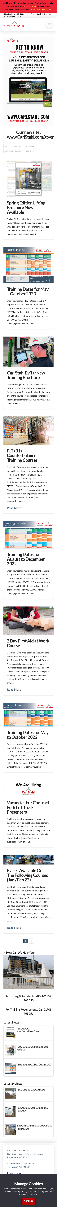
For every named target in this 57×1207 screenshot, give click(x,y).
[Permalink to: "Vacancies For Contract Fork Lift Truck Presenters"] (28, 788)
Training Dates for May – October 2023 (28, 291)
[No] (53, 1190)
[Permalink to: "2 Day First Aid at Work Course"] (28, 620)
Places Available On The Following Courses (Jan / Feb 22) (27, 875)
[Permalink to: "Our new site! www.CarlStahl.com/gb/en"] (28, 81)
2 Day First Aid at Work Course (28, 643)
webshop (28, 151)
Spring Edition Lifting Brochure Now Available (26, 207)
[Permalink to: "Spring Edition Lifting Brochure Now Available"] (28, 179)
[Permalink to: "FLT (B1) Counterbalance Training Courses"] (28, 430)
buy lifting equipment (13, 146)
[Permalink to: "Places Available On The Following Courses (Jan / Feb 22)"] (28, 859)
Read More (14, 508)
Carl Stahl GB (30, 6)
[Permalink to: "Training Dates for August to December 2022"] (28, 535)
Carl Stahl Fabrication (41, 9)
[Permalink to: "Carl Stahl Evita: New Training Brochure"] (28, 352)
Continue (28, 1200)
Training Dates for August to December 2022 (26, 559)
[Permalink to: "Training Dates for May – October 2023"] (28, 265)
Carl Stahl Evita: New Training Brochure (26, 375)
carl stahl (30, 146)
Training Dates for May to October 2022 (28, 735)
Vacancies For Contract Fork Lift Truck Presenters (28, 807)
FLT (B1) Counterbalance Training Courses (22, 455)
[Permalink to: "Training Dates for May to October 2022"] (28, 714)
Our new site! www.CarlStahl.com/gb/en (31, 134)
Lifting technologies (13, 151)
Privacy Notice (14, 1173)
